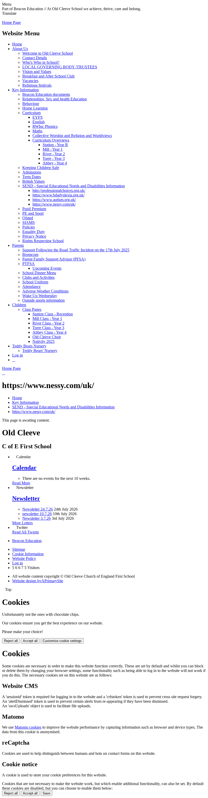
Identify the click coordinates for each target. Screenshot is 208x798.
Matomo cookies (28, 727)
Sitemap (18, 549)
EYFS (37, 117)
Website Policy (24, 558)
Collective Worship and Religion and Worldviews (72, 135)
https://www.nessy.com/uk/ (54, 204)
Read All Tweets (25, 532)
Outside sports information (43, 300)
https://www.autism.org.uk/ (54, 199)
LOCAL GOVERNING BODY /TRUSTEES (59, 67)
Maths (37, 131)
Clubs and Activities (38, 277)
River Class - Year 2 (48, 323)
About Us (20, 49)
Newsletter (26, 498)
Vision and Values (36, 71)
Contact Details (34, 58)
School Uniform (35, 282)
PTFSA (28, 264)
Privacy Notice (34, 236)
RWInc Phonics (45, 126)
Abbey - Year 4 (55, 163)
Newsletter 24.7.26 (37, 509)
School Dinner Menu (39, 273)
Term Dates (31, 177)
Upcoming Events (46, 268)
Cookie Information (28, 554)
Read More (21, 483)
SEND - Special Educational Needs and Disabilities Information (73, 186)
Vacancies (30, 81)
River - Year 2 (54, 154)
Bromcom (30, 254)
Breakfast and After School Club (48, 76)
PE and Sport (33, 213)
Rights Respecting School (43, 241)
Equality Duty (33, 231)
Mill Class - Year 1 (47, 318)
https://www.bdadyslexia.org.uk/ (58, 195)
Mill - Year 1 (53, 149)
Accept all (30, 641)
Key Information (25, 90)
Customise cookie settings (62, 641)
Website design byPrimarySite (37, 581)
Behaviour (30, 103)
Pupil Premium (34, 209)
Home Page (11, 22)
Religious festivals (36, 85)
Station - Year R (55, 145)
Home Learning (35, 108)
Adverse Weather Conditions (45, 291)
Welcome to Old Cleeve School (47, 53)
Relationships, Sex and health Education (54, 99)
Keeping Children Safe (40, 167)
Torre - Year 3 (54, 158)
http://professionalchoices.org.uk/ (58, 190)
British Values (33, 181)
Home (17, 44)
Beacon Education (27, 541)
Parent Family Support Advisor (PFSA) (53, 259)
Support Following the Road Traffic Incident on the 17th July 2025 (75, 250)
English (38, 122)
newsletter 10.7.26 (37, 514)
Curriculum (31, 113)
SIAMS (28, 222)
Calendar (24, 467)
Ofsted (27, 218)
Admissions (31, 172)
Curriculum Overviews (50, 140)
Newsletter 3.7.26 (36, 518)
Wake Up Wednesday (39, 296)
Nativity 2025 (43, 341)
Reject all (11, 641)
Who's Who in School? (40, 62)
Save (46, 793)
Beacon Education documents (46, 94)
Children (19, 305)
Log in (17, 355)
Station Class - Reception (52, 314)
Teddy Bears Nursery (29, 346)
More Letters (22, 523)
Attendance (31, 286)
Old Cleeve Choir (46, 337)
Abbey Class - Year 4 (49, 332)
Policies (28, 227)
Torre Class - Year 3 (48, 328)
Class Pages (31, 309)
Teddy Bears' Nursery (39, 350)
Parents (18, 245)
